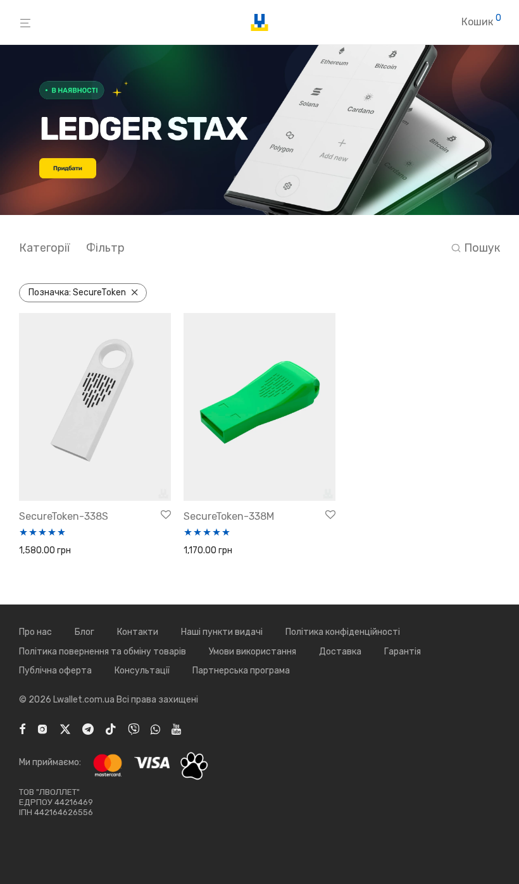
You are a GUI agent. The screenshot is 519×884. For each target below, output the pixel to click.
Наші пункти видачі (222, 632)
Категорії (44, 248)
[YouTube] (177, 728)
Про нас (35, 632)
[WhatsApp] (155, 728)
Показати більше (91, 551)
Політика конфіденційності (342, 632)
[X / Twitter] (65, 728)
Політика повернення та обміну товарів (102, 651)
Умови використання (252, 651)
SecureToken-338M (229, 516)
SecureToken (77, 292)
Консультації (142, 670)
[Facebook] (22, 728)
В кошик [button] (32, 551)
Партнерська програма (241, 670)
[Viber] (133, 728)
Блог (84, 632)
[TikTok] (110, 728)
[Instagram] (42, 728)
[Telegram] (88, 728)
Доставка (340, 651)
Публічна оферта (55, 670)
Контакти (137, 632)
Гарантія (402, 651)
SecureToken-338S (63, 516)
